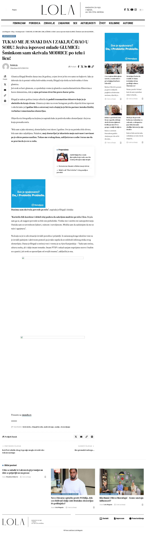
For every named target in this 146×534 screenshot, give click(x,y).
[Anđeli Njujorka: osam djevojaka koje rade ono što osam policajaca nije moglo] (62, 157)
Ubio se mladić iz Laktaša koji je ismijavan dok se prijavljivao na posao (22, 471)
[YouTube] (132, 10)
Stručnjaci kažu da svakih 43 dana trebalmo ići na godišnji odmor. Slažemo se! (133, 81)
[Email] (89, 66)
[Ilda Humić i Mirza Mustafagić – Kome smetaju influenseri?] (122, 482)
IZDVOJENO (65, 494)
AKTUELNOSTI (56, 494)
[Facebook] (125, 10)
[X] (128, 10)
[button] (4, 10)
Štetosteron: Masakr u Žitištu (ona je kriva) (74, 166)
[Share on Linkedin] (85, 66)
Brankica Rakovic (12, 477)
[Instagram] (135, 10)
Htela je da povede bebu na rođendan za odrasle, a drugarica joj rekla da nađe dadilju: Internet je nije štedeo (134, 123)
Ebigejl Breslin (37, 427)
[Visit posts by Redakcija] (5, 66)
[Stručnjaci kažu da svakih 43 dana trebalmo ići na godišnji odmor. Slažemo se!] (135, 69)
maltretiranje (49, 427)
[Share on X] (82, 66)
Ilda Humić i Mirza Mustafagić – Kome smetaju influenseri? (121, 499)
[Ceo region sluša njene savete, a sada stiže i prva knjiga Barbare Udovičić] (113, 69)
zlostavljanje (65, 427)
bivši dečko (27, 427)
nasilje (57, 427)
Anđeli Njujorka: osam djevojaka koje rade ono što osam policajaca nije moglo (80, 157)
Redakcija (14, 65)
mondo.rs (26, 414)
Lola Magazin (59, 507)
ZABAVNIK (74, 494)
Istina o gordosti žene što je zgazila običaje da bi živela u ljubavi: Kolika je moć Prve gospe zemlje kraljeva (113, 122)
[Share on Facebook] (78, 66)
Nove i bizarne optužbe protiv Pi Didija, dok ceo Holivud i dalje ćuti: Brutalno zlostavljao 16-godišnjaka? (72, 500)
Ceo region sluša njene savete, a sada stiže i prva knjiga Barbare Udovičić (113, 80)
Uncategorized (9, 36)
